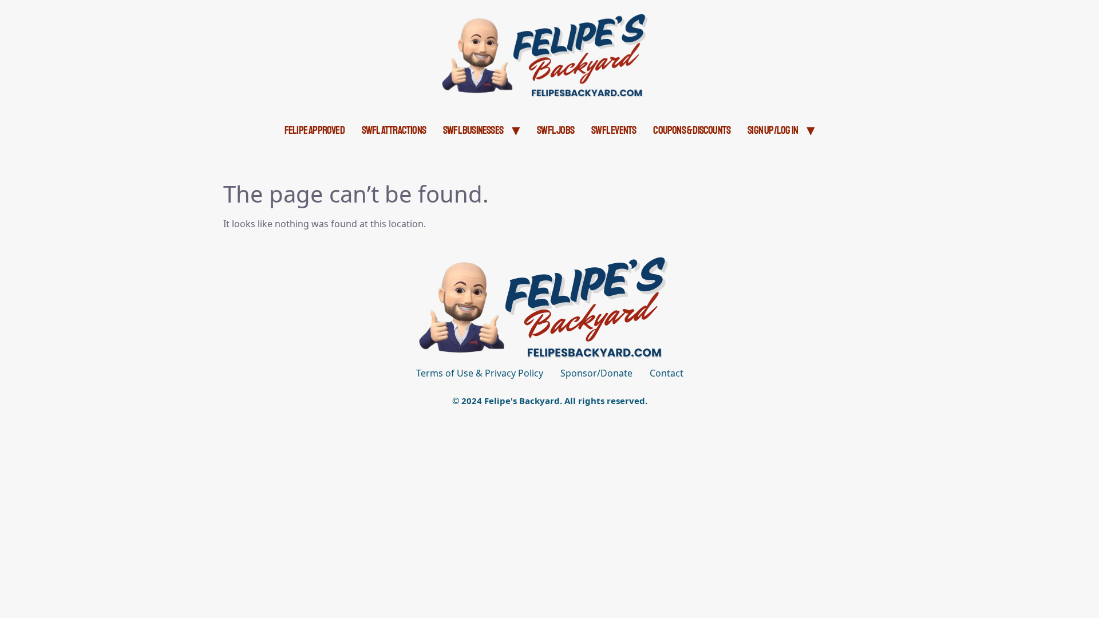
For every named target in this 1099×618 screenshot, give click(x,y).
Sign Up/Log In (773, 130)
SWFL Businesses (473, 130)
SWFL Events (613, 130)
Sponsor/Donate (596, 373)
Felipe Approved (314, 130)
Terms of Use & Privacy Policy (479, 373)
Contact (666, 373)
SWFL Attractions (394, 130)
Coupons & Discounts (691, 130)
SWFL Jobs (555, 130)
